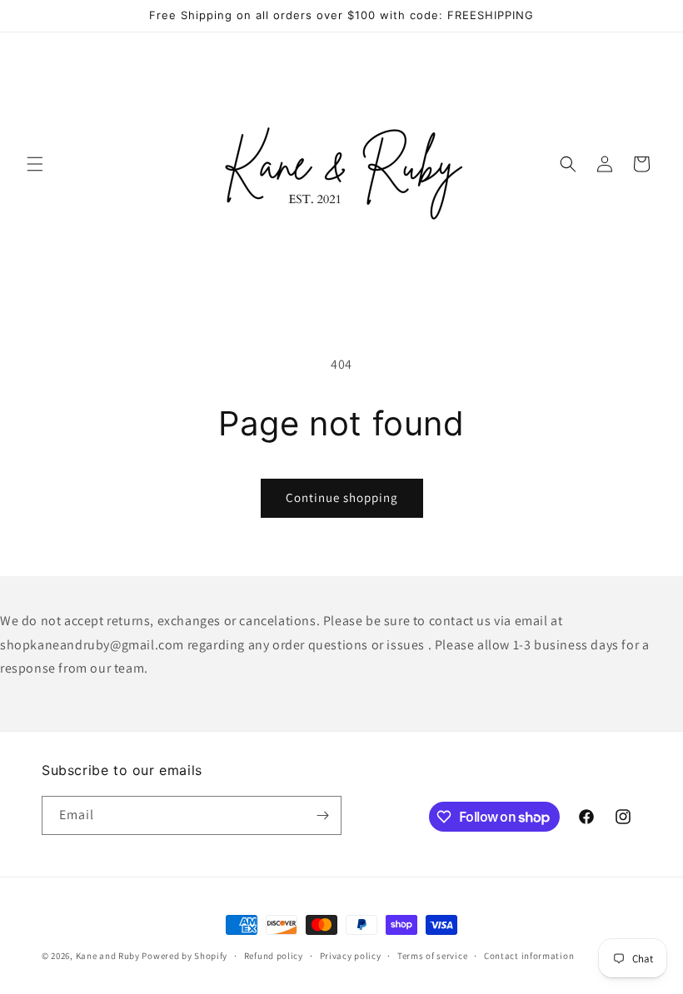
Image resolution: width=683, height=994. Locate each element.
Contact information (529, 956)
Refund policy (273, 956)
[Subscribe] (322, 815)
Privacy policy (350, 956)
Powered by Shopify (184, 956)
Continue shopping (342, 497)
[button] (35, 164)
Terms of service (432, 956)
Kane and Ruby (108, 956)
